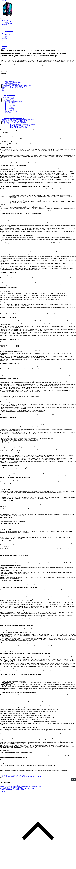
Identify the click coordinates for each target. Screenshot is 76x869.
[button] (1, 76)
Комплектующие (5, 24)
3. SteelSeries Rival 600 (11, 104)
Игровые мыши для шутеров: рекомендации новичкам (14, 121)
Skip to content (3, 0)
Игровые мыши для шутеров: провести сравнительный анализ (15, 86)
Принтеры (7, 39)
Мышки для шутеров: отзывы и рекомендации (13, 101)
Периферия (4, 33)
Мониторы (7, 36)
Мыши (6, 37)
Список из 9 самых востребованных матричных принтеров (12, 789)
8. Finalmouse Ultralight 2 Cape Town (13, 109)
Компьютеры (5, 20)
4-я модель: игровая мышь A (8, 91)
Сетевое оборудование (7, 40)
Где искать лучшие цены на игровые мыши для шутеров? (15, 115)
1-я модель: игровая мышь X (8, 88)
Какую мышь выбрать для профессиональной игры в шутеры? (20, 125)
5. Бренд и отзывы (9, 83)
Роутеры (6, 41)
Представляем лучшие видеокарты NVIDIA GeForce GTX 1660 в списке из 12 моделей (17, 788)
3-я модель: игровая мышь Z (8, 90)
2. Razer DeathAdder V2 (11, 103)
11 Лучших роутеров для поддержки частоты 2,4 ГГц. (11, 787)
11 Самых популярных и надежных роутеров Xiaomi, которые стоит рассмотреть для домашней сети (20, 776)
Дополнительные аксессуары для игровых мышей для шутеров (16, 120)
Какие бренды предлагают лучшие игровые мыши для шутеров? (20, 126)
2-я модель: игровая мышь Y (8, 89)
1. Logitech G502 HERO (11, 102)
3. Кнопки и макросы (10, 81)
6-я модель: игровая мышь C (9, 94)
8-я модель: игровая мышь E (9, 96)
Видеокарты (7, 27)
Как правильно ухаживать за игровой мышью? (13, 114)
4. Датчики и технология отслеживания (13, 82)
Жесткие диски (8, 28)
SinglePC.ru (2, 791)
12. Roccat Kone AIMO (11, 113)
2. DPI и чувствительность (11, 80)
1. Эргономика (9, 79)
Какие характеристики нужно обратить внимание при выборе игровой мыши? (18, 85)
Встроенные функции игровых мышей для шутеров (14, 118)
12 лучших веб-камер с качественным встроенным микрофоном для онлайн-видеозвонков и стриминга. (21, 786)
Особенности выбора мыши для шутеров (11, 84)
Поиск (1, 777)
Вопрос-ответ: (6, 123)
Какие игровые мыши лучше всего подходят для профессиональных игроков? (19, 119)
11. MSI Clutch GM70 (11, 112)
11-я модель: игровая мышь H (9, 99)
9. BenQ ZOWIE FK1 (10, 110)
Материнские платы (9, 30)
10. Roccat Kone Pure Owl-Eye (12, 111)
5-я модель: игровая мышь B (9, 92)
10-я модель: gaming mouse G (9, 98)
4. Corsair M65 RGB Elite (11, 105)
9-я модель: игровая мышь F (9, 97)
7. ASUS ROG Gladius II (11, 108)
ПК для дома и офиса (9, 23)
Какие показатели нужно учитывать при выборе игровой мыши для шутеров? (22, 124)
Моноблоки (7, 22)
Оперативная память (9, 31)
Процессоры (7, 32)
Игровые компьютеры (9, 21)
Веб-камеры (7, 34)
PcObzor (1, 17)
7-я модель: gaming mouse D (9, 95)
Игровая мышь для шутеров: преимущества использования (15, 117)
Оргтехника (4, 38)
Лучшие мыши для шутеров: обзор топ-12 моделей (13, 87)
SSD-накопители (8, 25)
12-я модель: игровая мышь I (9, 100)
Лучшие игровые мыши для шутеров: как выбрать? (13, 78)
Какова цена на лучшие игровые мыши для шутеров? (18, 127)
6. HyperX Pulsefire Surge (11, 107)
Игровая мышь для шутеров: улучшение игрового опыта (15, 122)
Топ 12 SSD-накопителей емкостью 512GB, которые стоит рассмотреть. (14, 785)
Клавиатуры (7, 35)
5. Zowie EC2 (9, 106)
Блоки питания (8, 26)
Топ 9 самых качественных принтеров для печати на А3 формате (13, 775)
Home (3, 43)
